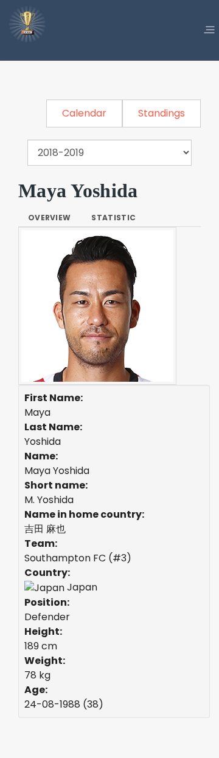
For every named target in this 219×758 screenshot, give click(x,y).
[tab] (49, 218)
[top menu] (209, 30)
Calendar (84, 113)
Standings (161, 113)
